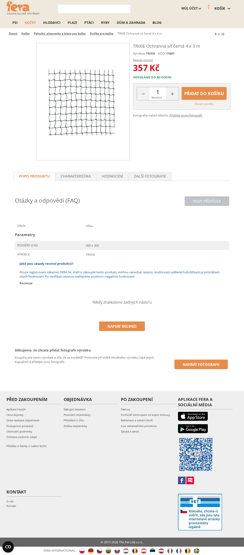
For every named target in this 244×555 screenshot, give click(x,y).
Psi (15, 22)
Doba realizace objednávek (23, 420)
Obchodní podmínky (19, 431)
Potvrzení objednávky (77, 415)
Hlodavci (52, 22)
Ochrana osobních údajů (21, 437)
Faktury (125, 409)
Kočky (30, 22)
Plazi (72, 22)
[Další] (229, 34)
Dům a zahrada (131, 22)
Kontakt (11, 506)
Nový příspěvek (207, 201)
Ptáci (89, 22)
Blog (157, 22)
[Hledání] (127, 8)
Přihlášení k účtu (74, 420)
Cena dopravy (15, 415)
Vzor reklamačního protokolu (139, 426)
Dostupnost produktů (19, 426)
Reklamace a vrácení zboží (137, 420)
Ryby (105, 22)
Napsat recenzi (143, 60)
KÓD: (161, 53)
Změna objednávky (75, 426)
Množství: (157, 97)
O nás (10, 501)
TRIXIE (150, 53)
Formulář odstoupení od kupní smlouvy (145, 415)
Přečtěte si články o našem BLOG (26, 446)
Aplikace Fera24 (15, 409)
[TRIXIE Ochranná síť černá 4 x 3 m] (83, 101)
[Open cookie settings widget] (8, 547)
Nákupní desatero (75, 409)
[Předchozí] (211, 34)
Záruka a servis (130, 431)
